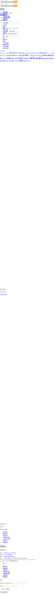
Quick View (3, 289)
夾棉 (35, 55)
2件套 (1, 53)
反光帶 (25, 55)
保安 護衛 (5, 31)
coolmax (4, 53)
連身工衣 (5, 39)
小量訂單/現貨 (6, 539)
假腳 (8, 55)
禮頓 (29, 58)
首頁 (1, 13)
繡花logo (42, 58)
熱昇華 (4, 26)
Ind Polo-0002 (3, 294)
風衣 (28, 61)
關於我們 (5, 12)
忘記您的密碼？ (4, 592)
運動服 (7, 61)
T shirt (4, 24)
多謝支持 (5, 19)
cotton (8, 53)
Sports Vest (35, 53)
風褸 (4, 27)
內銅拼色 (13, 55)
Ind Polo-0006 (3, 529)
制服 (17, 55)
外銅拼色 (32, 55)
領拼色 (21, 61)
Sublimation (43, 53)
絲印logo (34, 58)
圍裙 (4, 41)
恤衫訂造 (40, 55)
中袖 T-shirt (4, 55)
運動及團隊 (6, 44)
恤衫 (4, 38)
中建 (1, 55)
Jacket (25, 53)
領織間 (25, 61)
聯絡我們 (5, 20)
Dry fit (12, 53)
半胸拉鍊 (20, 55)
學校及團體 (6, 46)
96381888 (11, 31)
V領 (53, 53)
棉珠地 (50, 55)
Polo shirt (5, 23)
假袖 (10, 55)
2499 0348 (13, 553)
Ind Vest (21, 53)
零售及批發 (6, 48)
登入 (8, 589)
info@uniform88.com (11, 33)
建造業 (4, 32)
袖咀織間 (4, 61)
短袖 (6, 58)
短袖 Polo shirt (12, 58)
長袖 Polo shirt (15, 61)
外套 (29, 55)
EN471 (16, 53)
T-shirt (48, 53)
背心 (4, 34)
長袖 (9, 61)
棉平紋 (45, 55)
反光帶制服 (6, 43)
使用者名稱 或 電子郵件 (6, 583)
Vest (50, 53)
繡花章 (48, 58)
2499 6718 (6, 553)
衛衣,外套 (5, 29)
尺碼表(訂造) (6, 16)
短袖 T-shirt (23, 58)
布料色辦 (5, 15)
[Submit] (6, 24)
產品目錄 (5, 534)
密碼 (1, 586)
